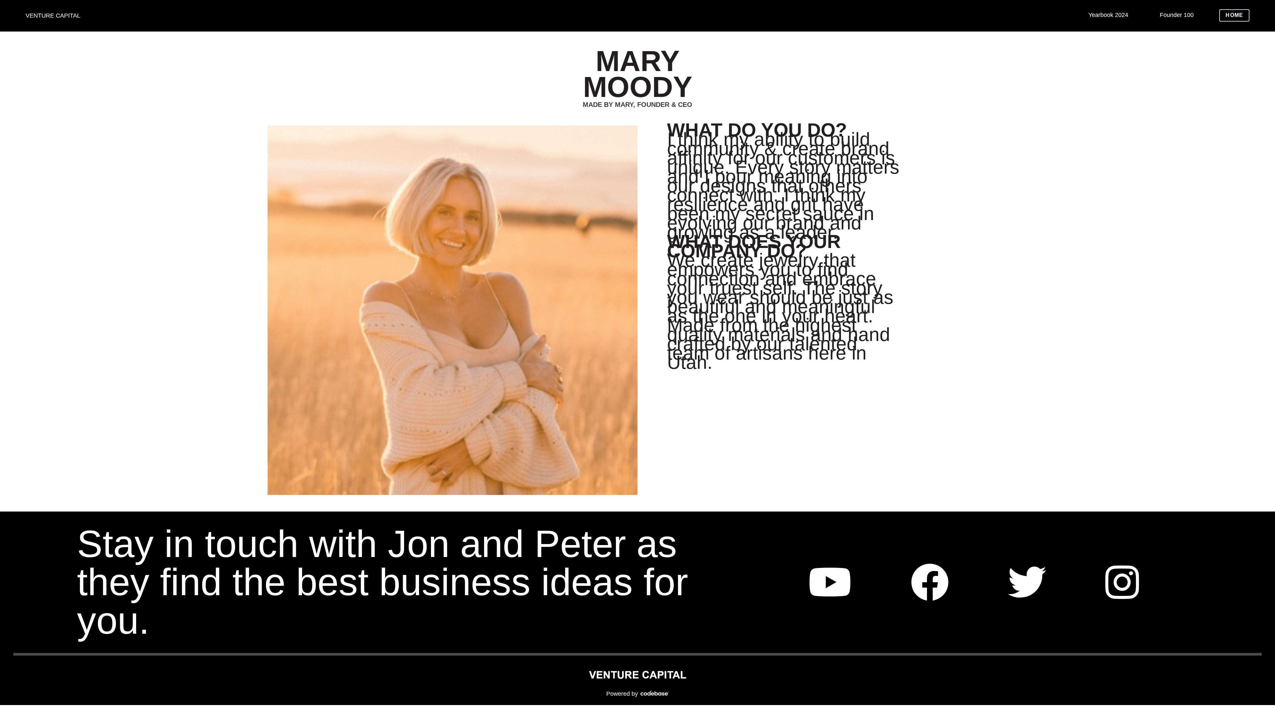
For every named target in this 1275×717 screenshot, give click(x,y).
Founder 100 (1177, 15)
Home (1234, 15)
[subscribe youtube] (830, 582)
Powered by (622, 693)
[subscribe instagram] (1122, 582)
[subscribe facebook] (930, 582)
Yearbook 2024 (1108, 15)
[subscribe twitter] (1027, 582)
